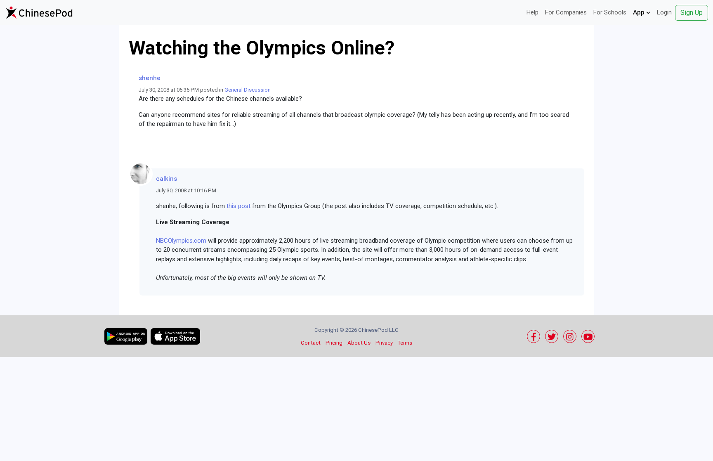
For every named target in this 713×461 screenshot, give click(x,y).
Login (664, 12)
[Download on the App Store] (175, 336)
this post (238, 206)
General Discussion (247, 90)
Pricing (334, 343)
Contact (311, 343)
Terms (405, 343)
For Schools (609, 12)
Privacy (384, 343)
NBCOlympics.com (181, 240)
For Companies (566, 12)
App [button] (639, 12)
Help (532, 12)
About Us (359, 343)
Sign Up (691, 13)
